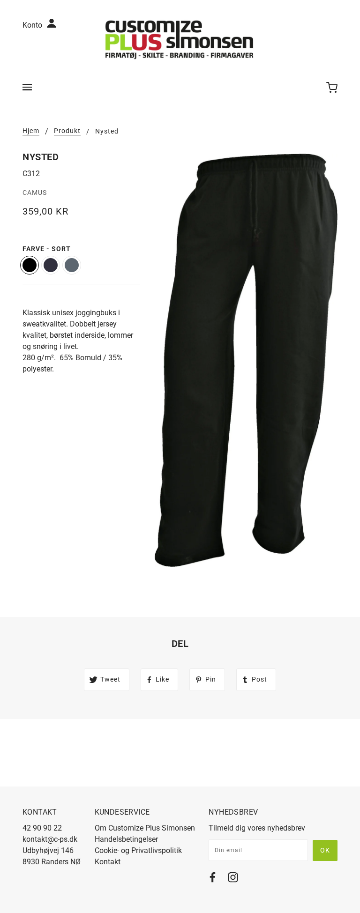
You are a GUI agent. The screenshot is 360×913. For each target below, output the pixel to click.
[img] (213, 879)
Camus (34, 192)
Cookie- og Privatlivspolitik (138, 850)
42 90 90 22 (42, 828)
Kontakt (107, 861)
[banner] (180, 39)
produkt (67, 130)
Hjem (30, 130)
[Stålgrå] (72, 265)
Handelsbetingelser (126, 839)
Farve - (46, 248)
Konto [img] (33, 25)
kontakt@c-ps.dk (49, 839)
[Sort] (29, 265)
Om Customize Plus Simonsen (145, 828)
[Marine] (51, 265)
